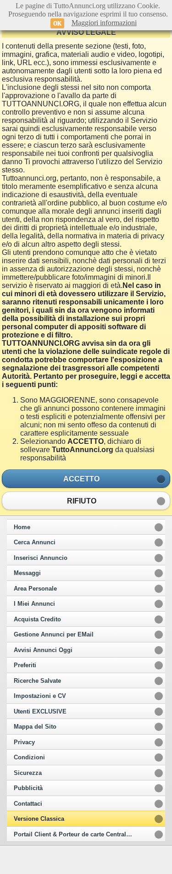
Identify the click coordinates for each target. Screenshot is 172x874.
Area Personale (35, 589)
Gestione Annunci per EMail (54, 634)
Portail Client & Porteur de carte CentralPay (75, 834)
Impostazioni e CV (40, 696)
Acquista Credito (37, 619)
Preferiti (25, 665)
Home (22, 527)
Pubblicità (28, 788)
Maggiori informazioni (104, 23)
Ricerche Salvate (37, 681)
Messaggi (27, 573)
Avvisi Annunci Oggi (43, 650)
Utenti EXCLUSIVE (40, 711)
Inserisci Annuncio (40, 558)
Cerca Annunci (34, 542)
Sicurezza (28, 773)
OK (57, 23)
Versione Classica (39, 819)
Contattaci (28, 804)
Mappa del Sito (35, 727)
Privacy (24, 742)
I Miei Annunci (34, 604)
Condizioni (29, 757)
